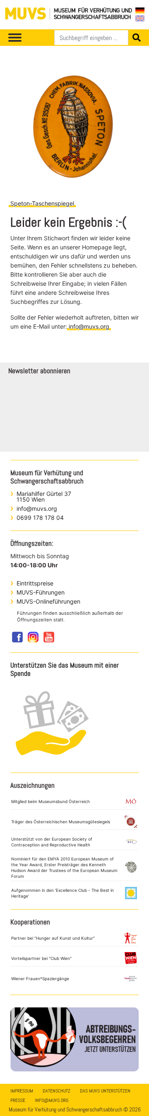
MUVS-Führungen (41, 592)
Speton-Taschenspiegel (42, 203)
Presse (17, 1100)
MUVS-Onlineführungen (48, 601)
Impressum (21, 1091)
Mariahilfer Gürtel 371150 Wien (44, 496)
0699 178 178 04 (40, 517)
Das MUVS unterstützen (105, 1091)
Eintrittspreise (35, 583)
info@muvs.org (89, 326)
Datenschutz (56, 1091)
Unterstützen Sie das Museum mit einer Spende (64, 669)
